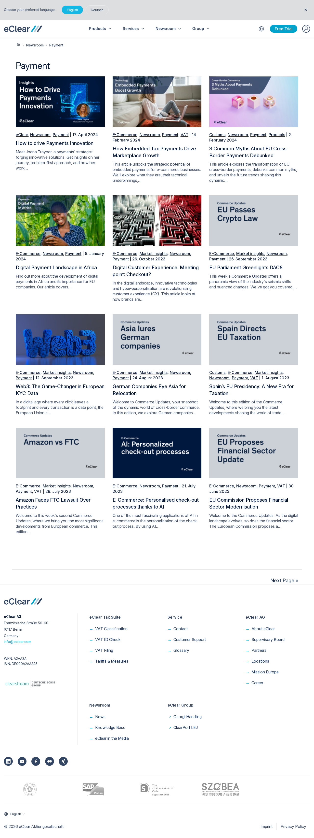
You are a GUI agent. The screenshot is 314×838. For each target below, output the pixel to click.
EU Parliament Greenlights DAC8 (246, 267)
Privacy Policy (293, 826)
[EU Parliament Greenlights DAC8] (253, 220)
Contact (178, 628)
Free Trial (283, 28)
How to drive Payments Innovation (54, 143)
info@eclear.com (17, 641)
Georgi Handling (185, 716)
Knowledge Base (107, 727)
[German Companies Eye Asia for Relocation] (157, 339)
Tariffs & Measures (108, 661)
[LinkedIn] (8, 761)
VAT (184, 134)
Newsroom (35, 45)
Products (277, 134)
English (72, 10)
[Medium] (49, 761)
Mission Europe (262, 671)
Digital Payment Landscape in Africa (56, 267)
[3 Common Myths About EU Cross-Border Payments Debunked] (253, 101)
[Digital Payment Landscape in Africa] (60, 220)
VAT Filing (101, 650)
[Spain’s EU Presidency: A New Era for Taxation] (253, 339)
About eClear (260, 628)
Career (254, 682)
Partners (256, 650)
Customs (217, 134)
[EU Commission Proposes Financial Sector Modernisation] (253, 453)
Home (18, 44)
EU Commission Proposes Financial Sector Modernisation (248, 503)
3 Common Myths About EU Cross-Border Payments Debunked (248, 152)
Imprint (267, 826)
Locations (257, 661)
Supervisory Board (265, 639)
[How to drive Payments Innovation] (60, 101)
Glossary (178, 650)
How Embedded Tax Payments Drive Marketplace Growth (154, 152)
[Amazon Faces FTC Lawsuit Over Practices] (60, 453)
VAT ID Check (104, 639)
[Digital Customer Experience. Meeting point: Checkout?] (157, 220)
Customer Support (187, 639)
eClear (22, 134)
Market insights (154, 253)
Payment (61, 134)
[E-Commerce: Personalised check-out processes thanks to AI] (157, 453)
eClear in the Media (109, 738)
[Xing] (63, 761)
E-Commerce (125, 134)
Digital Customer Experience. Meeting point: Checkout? (156, 271)
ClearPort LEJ (183, 727)
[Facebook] (35, 761)
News (97, 716)
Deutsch (97, 10)
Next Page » (284, 580)
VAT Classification (108, 628)
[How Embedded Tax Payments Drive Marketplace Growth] (157, 101)
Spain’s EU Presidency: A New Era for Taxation (251, 389)
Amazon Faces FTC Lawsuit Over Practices (53, 503)
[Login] (306, 29)
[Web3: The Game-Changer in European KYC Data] (60, 339)
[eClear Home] (23, 29)
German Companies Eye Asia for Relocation (149, 389)
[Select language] (261, 28)
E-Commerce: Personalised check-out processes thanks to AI (156, 503)
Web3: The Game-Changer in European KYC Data (60, 389)
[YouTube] (22, 761)
